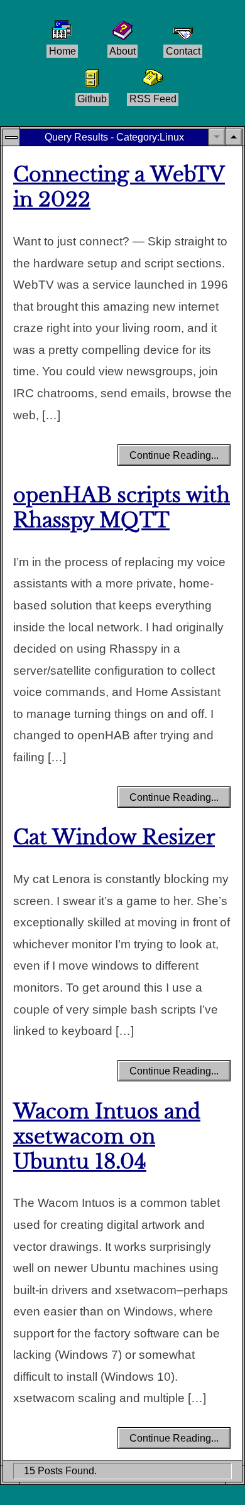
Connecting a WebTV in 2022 (119, 187)
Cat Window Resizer (114, 837)
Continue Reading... (174, 455)
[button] (234, 137)
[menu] (11, 137)
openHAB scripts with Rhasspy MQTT (121, 508)
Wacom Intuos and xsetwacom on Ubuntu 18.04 (106, 1137)
